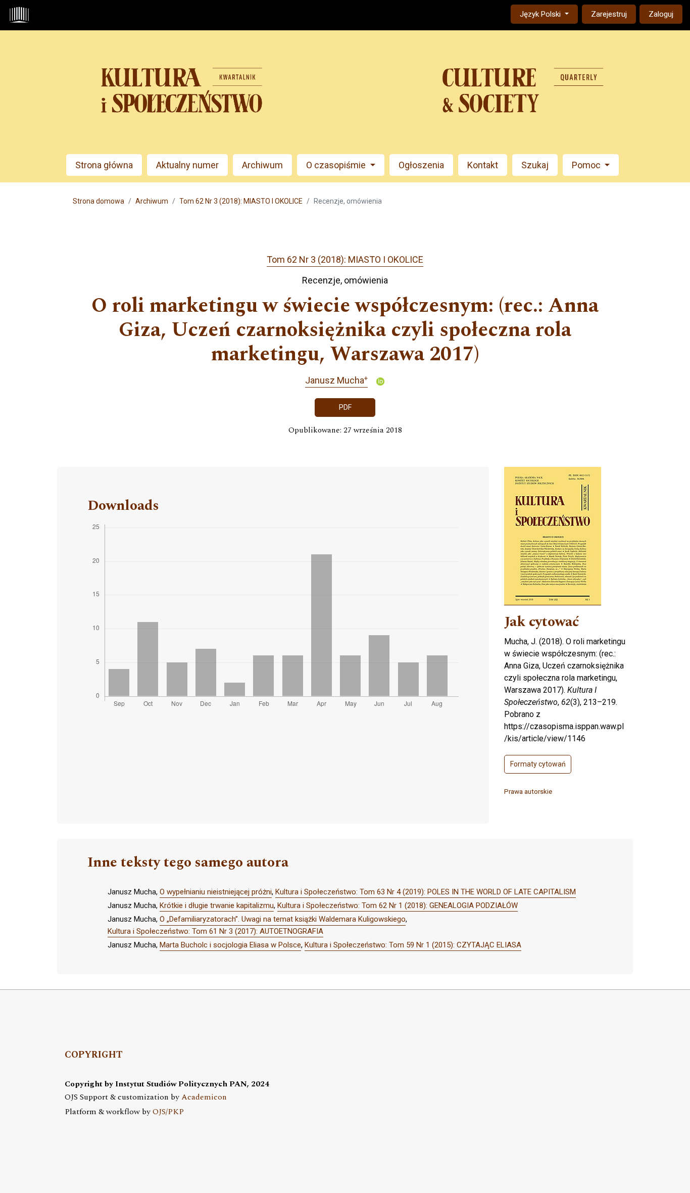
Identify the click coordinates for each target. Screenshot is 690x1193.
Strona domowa (98, 201)
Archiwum (262, 165)
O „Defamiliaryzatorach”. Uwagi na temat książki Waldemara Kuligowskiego (283, 919)
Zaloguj (661, 14)
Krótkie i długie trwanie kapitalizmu (217, 905)
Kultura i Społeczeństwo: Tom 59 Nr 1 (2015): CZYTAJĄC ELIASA (413, 944)
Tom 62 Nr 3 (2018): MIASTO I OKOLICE (241, 201)
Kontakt (482, 165)
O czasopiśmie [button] (337, 165)
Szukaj (535, 165)
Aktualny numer (187, 165)
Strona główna (104, 165)
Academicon (204, 1097)
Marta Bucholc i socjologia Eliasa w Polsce (230, 944)
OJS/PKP (168, 1112)
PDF (345, 407)
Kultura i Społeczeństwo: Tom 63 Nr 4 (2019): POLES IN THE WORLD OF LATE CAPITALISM (425, 891)
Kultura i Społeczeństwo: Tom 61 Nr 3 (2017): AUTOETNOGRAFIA (215, 931)
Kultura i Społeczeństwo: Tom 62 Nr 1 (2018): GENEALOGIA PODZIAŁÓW (397, 905)
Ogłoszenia (421, 165)
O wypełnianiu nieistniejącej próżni (216, 891)
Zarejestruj (609, 14)
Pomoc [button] (587, 165)
